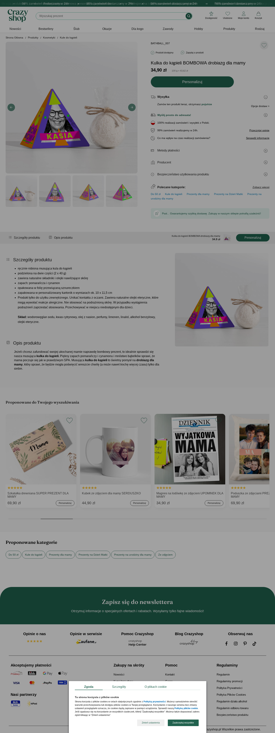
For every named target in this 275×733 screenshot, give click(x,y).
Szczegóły (119, 686)
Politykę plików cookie (186, 708)
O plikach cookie (156, 686)
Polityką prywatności (154, 702)
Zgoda (88, 686)
